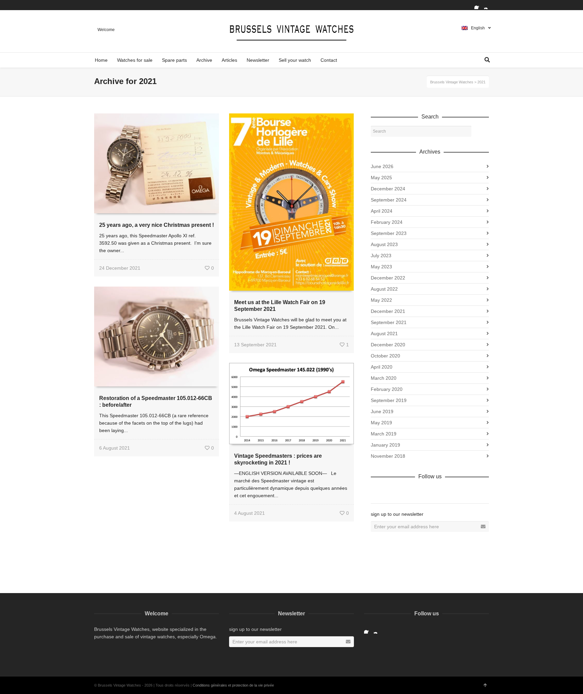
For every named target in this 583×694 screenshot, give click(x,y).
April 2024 (381, 211)
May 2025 (381, 177)
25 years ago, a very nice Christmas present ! (156, 225)
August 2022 (384, 289)
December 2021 (388, 311)
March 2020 (383, 378)
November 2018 (388, 456)
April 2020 (381, 367)
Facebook (478, 5)
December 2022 (388, 278)
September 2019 (389, 400)
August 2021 (384, 333)
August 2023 (384, 244)
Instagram (488, 5)
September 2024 (389, 200)
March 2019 (383, 433)
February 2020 (386, 389)
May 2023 (381, 266)
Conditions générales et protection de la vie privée (233, 685)
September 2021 (389, 322)
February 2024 (386, 222)
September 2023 (389, 233)
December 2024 (388, 188)
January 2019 (385, 445)
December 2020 (388, 344)
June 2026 (382, 166)
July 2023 (381, 255)
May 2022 (381, 300)
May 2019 (381, 422)
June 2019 (382, 411)
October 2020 (385, 355)
